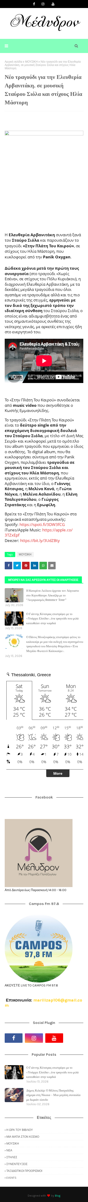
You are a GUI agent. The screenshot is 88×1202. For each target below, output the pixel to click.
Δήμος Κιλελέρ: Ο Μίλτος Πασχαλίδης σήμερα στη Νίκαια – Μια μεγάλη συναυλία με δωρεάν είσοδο (53, 1094)
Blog (57, 1195)
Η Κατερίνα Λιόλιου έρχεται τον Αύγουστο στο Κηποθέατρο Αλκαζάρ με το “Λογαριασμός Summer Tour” (52, 595)
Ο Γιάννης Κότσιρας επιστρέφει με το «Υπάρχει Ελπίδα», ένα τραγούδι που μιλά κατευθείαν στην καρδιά (52, 618)
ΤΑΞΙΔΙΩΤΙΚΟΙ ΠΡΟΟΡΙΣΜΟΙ (24, 1171)
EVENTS (11, 1177)
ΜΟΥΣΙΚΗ (31, 61)
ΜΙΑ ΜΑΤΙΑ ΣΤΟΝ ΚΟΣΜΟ (22, 1136)
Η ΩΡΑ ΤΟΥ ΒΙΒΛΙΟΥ (19, 1130)
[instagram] (43, 4)
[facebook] (34, 4)
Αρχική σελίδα (13, 61)
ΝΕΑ (9, 1150)
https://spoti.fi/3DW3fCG (42, 524)
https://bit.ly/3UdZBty (40, 540)
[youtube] (53, 4)
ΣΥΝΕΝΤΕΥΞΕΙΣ (16, 1164)
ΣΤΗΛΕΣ (11, 1157)
